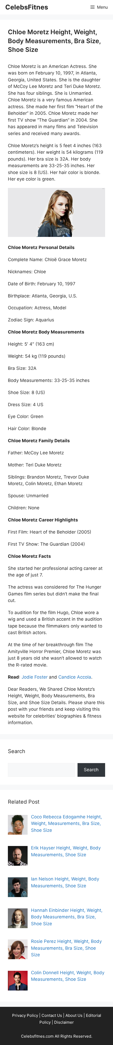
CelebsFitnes (26, 7)
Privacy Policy (25, 1015)
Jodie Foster (35, 677)
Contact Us (52, 1015)
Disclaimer (64, 1022)
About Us (74, 1015)
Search (91, 769)
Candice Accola (74, 677)
